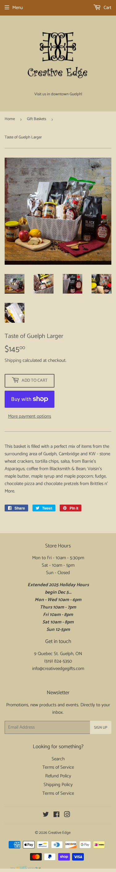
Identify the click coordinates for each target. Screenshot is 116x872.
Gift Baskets (36, 119)
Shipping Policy (58, 785)
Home (10, 119)
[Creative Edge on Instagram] (67, 815)
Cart (106, 7)
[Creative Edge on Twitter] (46, 815)
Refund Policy (58, 776)
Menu (17, 7)
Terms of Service (58, 767)
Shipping (13, 360)
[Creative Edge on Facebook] (56, 815)
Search (58, 759)
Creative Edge (59, 832)
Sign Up (100, 727)
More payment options (29, 416)
